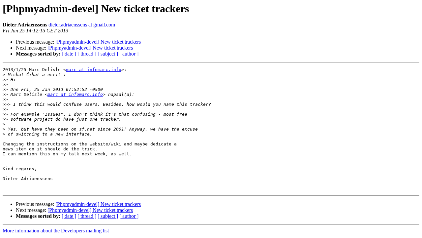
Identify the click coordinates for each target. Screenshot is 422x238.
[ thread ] (86, 54)
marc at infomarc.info (93, 69)
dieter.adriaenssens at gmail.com (81, 24)
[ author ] (128, 54)
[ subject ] (108, 54)
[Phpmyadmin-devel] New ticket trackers (98, 42)
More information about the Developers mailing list (56, 230)
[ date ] (69, 54)
